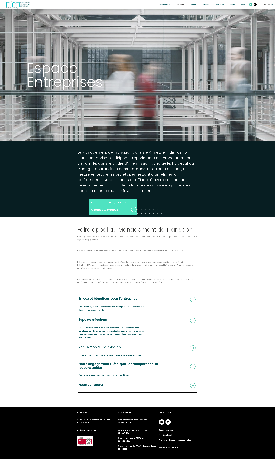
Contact (242, 5)
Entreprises (180, 5)
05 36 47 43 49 (124, 433)
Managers (193, 5)
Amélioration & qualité (168, 448)
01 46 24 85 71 (83, 422)
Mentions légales (166, 435)
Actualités (232, 5)
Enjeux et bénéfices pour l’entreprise (107, 298)
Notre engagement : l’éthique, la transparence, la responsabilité (118, 366)
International (220, 5)
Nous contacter (91, 384)
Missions (206, 5)
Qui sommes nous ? (163, 5)
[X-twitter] (168, 422)
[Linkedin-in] (161, 422)
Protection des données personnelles (175, 440)
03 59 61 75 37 (123, 449)
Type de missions (92, 319)
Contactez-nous (104, 209)
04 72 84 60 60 (124, 422)
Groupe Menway (166, 430)
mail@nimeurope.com (86, 430)
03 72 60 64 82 (124, 441)
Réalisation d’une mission (99, 347)
